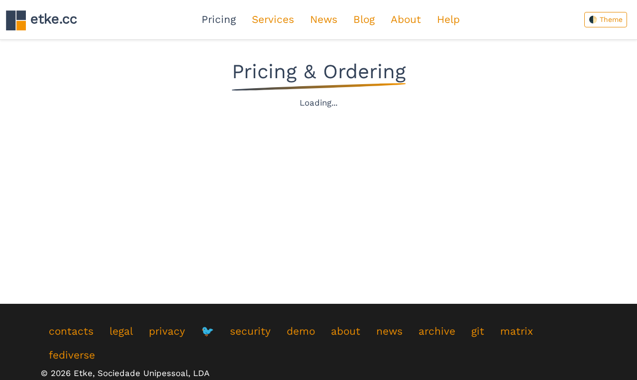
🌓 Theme (606, 19)
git (477, 331)
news (389, 331)
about (345, 331)
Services (273, 19)
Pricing (219, 19)
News (323, 19)
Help (448, 19)
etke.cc (51, 19)
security (250, 331)
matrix (516, 331)
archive (437, 331)
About (406, 19)
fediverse (72, 355)
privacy (167, 331)
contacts (71, 331)
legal (121, 331)
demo (301, 331)
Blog (364, 19)
